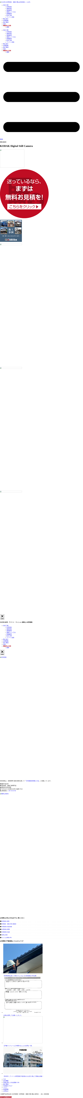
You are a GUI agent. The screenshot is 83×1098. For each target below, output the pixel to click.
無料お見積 (4, 934)
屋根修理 (9, 10)
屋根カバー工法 (11, 12)
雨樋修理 (9, 13)
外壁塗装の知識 (6, 932)
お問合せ (5, 1091)
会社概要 (5, 1080)
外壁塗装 (9, 7)
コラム (5, 1087)
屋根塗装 (9, 8)
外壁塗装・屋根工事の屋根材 (8, 924)
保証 (4, 24)
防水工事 (9, 15)
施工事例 (5, 22)
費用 (7, 27)
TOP (4, 1079)
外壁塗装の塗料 (5, 921)
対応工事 (5, 5)
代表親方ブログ (7, 1086)
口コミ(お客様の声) (7, 937)
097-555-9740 (12, 790)
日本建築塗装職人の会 (32, 781)
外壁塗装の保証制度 (7, 926)
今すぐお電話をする (6, 1097)
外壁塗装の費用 (6, 929)
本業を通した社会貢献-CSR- (11, 1082)
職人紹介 (5, 18)
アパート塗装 (10, 17)
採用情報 (5, 20)
